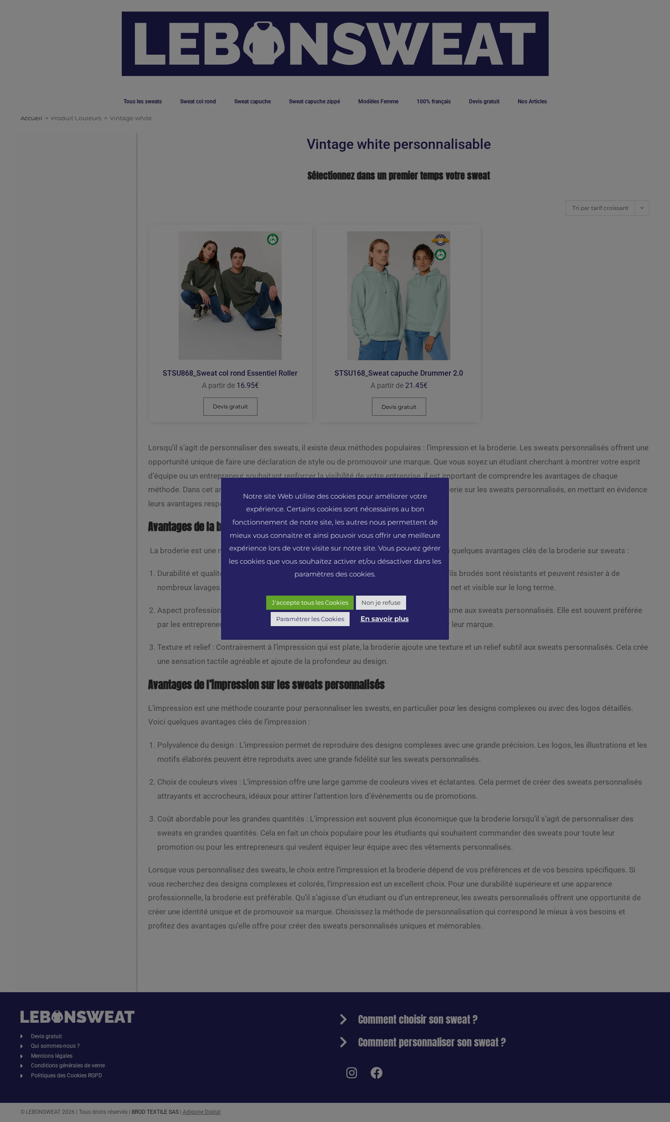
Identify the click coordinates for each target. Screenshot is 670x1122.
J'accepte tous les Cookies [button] (310, 602)
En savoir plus (385, 618)
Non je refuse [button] (381, 602)
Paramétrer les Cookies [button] (310, 618)
